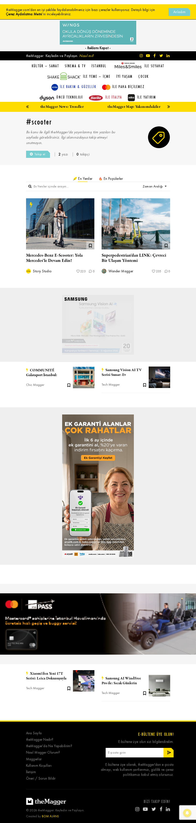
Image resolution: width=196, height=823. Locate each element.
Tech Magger (111, 385)
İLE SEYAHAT (154, 65)
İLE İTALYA (113, 97)
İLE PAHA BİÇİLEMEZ (128, 86)
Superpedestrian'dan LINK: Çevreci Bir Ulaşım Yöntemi (134, 258)
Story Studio (42, 271)
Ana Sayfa (34, 733)
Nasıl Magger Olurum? (43, 753)
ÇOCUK (143, 76)
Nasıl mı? (86, 55)
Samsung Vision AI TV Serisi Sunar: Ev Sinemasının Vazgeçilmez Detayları (122, 372)
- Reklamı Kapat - (98, 48)
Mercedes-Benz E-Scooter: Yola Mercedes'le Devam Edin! (54, 258)
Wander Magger (120, 271)
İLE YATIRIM (146, 97)
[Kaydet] (68, 385)
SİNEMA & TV (75, 65)
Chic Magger (35, 385)
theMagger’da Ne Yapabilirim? (49, 746)
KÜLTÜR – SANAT (45, 65)
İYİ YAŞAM (124, 76)
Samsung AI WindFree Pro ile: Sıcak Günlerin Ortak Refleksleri (121, 681)
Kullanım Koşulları (39, 766)
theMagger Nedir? (40, 740)
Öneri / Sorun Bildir (41, 778)
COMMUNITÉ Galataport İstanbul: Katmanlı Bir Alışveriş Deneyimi (43, 373)
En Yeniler (84, 178)
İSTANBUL (99, 65)
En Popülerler (113, 178)
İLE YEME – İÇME (97, 76)
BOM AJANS (50, 816)
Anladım (179, 12)
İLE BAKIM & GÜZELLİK (78, 86)
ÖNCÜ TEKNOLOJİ (69, 97)
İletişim (31, 772)
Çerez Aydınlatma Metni (24, 14)
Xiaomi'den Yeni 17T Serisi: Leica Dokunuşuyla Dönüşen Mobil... (46, 676)
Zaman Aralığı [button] (153, 186)
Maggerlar (34, 759)
